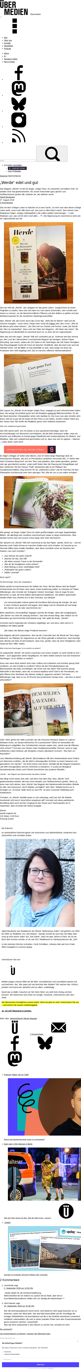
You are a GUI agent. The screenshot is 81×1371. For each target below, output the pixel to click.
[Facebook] (15, 1050)
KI (5, 56)
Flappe (52, 324)
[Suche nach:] (18, 160)
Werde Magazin (30, 1018)
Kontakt (7, 43)
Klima (6, 53)
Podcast (7, 49)
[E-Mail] (58, 1034)
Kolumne (4, 176)
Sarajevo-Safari (10, 59)
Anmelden (17, 165)
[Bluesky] (45, 1050)
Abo (5, 37)
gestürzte (52, 413)
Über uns (8, 40)
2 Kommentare (6, 203)
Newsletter (8, 46)
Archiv (29, 947)
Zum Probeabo (14, 171)
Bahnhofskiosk (16, 1018)
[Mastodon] (15, 1066)
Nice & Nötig (9, 62)
